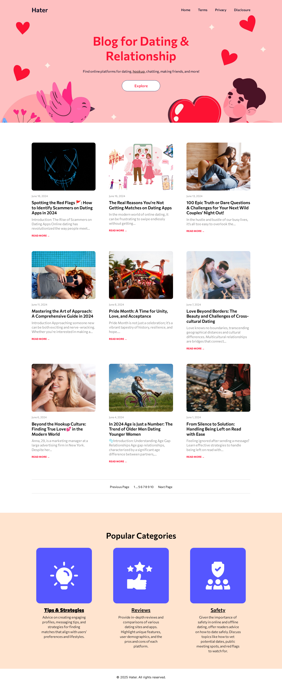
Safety (218, 610)
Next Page (165, 487)
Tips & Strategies (64, 610)
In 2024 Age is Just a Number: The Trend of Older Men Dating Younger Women (141, 429)
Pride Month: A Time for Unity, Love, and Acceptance (138, 314)
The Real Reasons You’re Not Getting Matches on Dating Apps (140, 205)
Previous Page (119, 487)
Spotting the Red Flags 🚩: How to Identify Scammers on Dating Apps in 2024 (62, 207)
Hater (40, 10)
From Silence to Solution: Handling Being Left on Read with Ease (213, 429)
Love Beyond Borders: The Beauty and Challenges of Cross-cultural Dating (217, 316)
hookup (139, 71)
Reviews (140, 610)
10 (151, 487)
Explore (141, 85)
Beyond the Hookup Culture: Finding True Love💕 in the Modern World (59, 429)
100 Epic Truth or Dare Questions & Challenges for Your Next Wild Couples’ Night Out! (218, 207)
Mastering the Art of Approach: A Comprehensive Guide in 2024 (62, 314)
